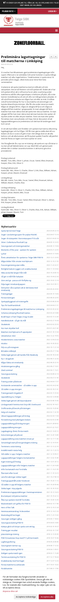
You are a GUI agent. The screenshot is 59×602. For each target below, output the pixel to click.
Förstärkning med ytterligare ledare (15, 419)
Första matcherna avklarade (13, 564)
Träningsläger (7, 294)
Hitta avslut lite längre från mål (13, 273)
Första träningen (8, 297)
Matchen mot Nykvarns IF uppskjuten (16, 332)
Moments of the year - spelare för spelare (18, 250)
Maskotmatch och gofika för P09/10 (15, 503)
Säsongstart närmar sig (11, 545)
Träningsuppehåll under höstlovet (15, 481)
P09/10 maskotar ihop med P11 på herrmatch (19, 538)
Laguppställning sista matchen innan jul (17, 439)
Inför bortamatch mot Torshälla (14, 469)
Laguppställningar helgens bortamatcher (18, 458)
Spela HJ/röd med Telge (11, 231)
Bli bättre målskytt (8, 351)
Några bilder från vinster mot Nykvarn (17, 261)
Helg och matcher (8, 412)
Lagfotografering (8, 542)
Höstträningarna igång (10, 366)
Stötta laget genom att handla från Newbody (19, 355)
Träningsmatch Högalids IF (12, 393)
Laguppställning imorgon (11, 427)
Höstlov (4, 343)
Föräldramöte (6, 568)
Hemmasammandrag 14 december (15, 511)
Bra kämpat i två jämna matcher (14, 496)
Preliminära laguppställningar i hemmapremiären (21, 492)
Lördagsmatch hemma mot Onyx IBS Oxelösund (21, 404)
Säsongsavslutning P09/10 (12, 522)
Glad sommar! (7, 370)
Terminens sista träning (11, 446)
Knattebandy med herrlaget (12, 561)
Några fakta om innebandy (12, 362)
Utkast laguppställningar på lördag (15, 416)
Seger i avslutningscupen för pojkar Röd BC (19, 234)
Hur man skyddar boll (10, 328)
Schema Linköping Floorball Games (15, 313)
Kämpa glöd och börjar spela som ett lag (17, 526)
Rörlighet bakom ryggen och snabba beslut (19, 269)
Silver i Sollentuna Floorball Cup (14, 242)
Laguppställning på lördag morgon (15, 423)
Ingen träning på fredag (11, 461)
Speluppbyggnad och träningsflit (14, 301)
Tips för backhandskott (10, 305)
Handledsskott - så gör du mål (13, 320)
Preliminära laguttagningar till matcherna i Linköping (23, 59)
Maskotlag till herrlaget (10, 515)
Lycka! (3, 253)
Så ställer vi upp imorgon (11, 389)
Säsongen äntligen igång (11, 519)
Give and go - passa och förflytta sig (16, 280)
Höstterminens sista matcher (13, 339)
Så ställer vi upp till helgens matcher (16, 484)
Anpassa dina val (10, 591)
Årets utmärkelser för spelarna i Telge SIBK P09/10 (22, 257)
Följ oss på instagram (10, 347)
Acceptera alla (47, 596)
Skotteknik (5, 324)
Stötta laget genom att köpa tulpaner (16, 400)
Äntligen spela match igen (11, 553)
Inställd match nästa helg (11, 450)
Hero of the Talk (7, 507)
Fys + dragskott (7, 358)
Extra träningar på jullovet (12, 435)
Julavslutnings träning (10, 534)
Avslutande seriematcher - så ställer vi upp (19, 385)
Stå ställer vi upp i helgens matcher (15, 454)
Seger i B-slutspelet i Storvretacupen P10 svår (20, 238)
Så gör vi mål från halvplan (12, 276)
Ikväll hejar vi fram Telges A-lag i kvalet (17, 317)
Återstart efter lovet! (9, 473)
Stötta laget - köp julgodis (11, 488)
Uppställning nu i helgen (11, 397)
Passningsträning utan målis (13, 265)
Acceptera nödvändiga (26, 596)
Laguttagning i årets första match (14, 431)
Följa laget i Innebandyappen (13, 284)
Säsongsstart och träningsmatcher (15, 246)
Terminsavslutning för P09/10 (13, 557)
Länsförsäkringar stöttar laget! (13, 477)
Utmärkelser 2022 (8, 336)
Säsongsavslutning (9, 374)
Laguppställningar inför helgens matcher (18, 465)
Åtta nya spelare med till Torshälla (15, 500)
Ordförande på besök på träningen (15, 408)
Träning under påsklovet (11, 381)
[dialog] (29, 586)
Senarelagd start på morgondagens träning (19, 442)
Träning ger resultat (9, 530)
